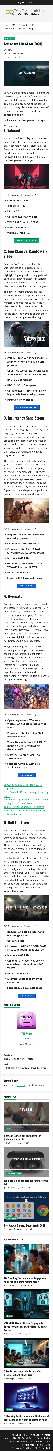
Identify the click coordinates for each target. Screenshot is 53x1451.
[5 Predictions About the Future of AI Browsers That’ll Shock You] (26, 1353)
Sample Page (43, 1444)
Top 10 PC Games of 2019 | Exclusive (24, 806)
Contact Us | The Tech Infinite (19, 1438)
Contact (46, 1434)
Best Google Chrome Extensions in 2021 (24, 1225)
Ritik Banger (10, 1143)
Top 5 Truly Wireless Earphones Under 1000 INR (26, 1182)
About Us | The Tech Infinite (25, 1434)
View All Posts (26, 1044)
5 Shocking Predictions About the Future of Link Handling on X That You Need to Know (26, 1418)
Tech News (11, 1174)
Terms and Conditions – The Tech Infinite (31, 1448)
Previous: (18, 1056)
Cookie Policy (43, 1438)
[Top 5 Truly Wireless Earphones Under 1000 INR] (26, 1162)
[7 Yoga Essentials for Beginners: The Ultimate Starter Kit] (26, 1117)
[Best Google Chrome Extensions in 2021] (26, 1207)
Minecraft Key (11, 125)
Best (6, 38)
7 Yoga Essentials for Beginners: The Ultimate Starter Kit (22, 1137)
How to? (10, 1271)
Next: (25, 1066)
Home (11, 1441)
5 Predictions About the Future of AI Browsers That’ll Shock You (22, 1373)
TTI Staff (9, 50)
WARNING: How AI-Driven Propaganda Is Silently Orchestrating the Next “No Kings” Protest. (25, 1326)
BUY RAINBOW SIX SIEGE (27, 407)
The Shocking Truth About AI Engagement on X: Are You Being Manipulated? (25, 1280)
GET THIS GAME (26, 775)
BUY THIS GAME (26, 585)
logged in (21, 1085)
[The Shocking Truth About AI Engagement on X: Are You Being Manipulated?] (26, 1259)
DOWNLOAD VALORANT (26, 240)
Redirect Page (27, 1444)
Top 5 (12, 38)
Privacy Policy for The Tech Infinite (33, 1441)
